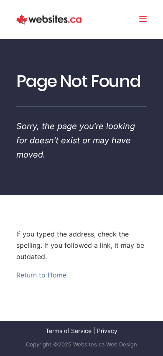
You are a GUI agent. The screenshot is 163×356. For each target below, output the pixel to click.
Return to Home (41, 275)
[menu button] (143, 19)
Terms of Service (69, 330)
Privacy (107, 330)
